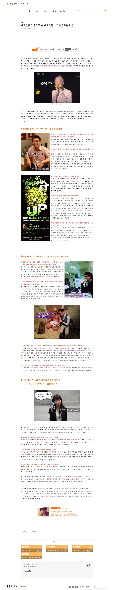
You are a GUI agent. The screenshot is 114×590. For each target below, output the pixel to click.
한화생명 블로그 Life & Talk (17, 3)
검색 (105, 10)
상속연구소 (63, 11)
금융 (37, 11)
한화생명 (54, 11)
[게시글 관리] (28, 532)
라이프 (46, 11)
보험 (28, 11)
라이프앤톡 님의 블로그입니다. (31, 566)
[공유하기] (26, 532)
